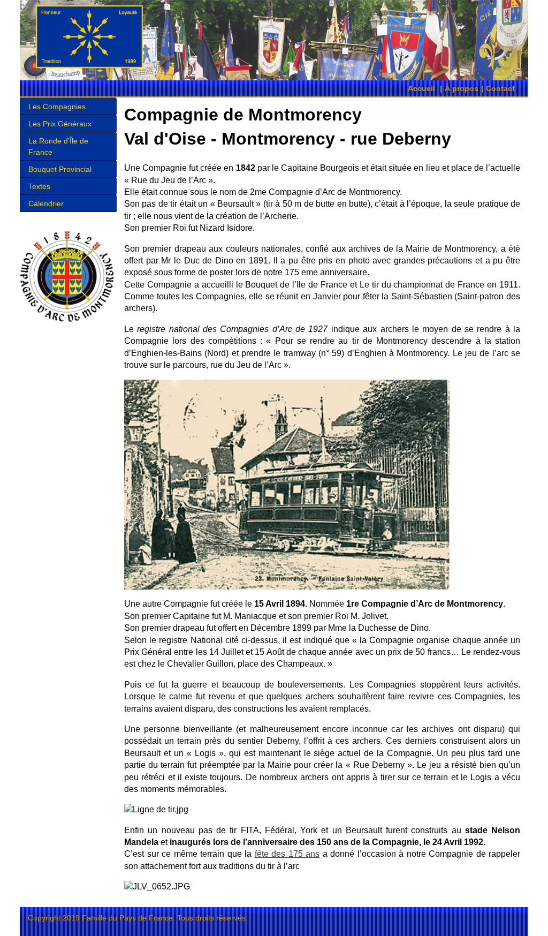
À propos (461, 88)
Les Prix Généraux (60, 123)
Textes (39, 186)
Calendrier (46, 203)
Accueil (421, 88)
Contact (500, 88)
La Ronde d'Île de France (58, 146)
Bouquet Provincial (60, 169)
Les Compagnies (57, 106)
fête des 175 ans (287, 853)
